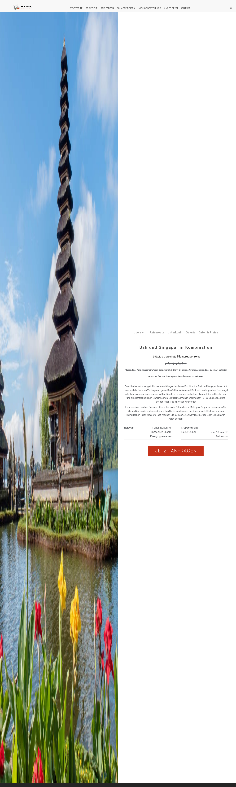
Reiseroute (157, 332)
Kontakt (185, 8)
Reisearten (107, 8)
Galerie (190, 332)
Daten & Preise (208, 332)
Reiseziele (92, 8)
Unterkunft (175, 332)
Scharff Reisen (126, 8)
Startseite (76, 8)
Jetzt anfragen (176, 451)
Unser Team (171, 8)
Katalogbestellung (149, 8)
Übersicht (140, 332)
